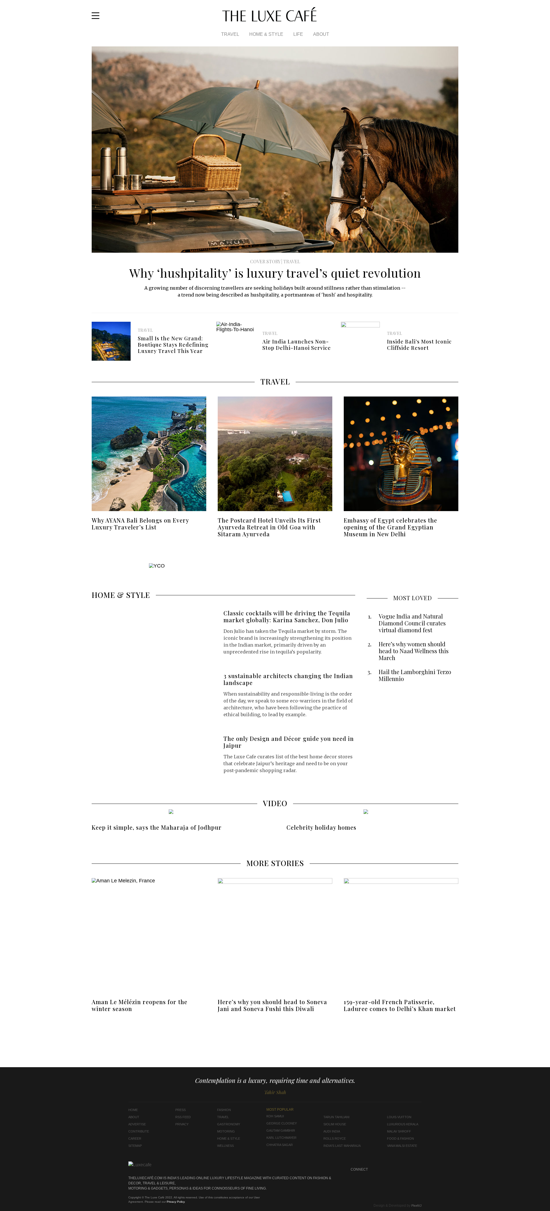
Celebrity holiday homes (321, 827)
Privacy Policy (175, 1201)
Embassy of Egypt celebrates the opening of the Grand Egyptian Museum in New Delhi (390, 527)
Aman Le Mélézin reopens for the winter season (139, 1005)
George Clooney (281, 1123)
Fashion (224, 1110)
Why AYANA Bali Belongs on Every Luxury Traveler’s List (140, 523)
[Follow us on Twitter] (454, 17)
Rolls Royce (334, 1138)
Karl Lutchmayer (281, 1137)
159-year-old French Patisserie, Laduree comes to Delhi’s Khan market (400, 1005)
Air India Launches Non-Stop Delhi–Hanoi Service (296, 344)
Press (180, 1110)
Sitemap (135, 1145)
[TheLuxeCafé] (269, 20)
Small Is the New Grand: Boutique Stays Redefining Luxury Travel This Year (173, 344)
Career (134, 1138)
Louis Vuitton (399, 1117)
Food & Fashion (400, 1138)
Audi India (331, 1131)
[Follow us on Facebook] (439, 17)
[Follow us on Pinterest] (406, 1169)
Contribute (138, 1131)
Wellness (225, 1145)
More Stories (275, 863)
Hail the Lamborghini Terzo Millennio (415, 675)
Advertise (137, 1124)
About (321, 34)
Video (275, 803)
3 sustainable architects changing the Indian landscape (288, 679)
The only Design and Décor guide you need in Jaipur (288, 742)
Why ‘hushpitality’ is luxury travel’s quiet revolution (275, 273)
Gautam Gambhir (280, 1130)
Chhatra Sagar (279, 1145)
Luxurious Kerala (402, 1124)
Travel (230, 34)
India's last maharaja (342, 1145)
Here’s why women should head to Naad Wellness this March (414, 651)
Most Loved (412, 598)
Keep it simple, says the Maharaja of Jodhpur (157, 827)
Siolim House (334, 1124)
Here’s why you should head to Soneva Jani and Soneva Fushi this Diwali (272, 1005)
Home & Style (266, 34)
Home (133, 1110)
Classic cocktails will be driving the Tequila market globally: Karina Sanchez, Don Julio (286, 616)
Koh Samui (275, 1116)
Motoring (226, 1131)
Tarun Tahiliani (336, 1117)
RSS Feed (183, 1117)
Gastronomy (228, 1124)
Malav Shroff (399, 1131)
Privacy (181, 1124)
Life (298, 34)
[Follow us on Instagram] (446, 17)
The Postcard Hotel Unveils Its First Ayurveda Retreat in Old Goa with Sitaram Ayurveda (269, 527)
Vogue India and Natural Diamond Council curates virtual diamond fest (412, 623)
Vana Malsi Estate (402, 1145)
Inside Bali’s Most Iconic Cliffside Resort (419, 344)
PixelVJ (416, 1205)
